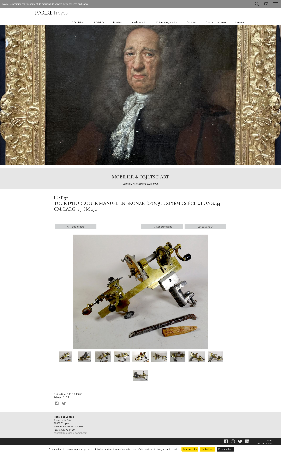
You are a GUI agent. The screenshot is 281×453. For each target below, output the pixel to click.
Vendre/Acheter (139, 22)
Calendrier (191, 22)
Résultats (117, 22)
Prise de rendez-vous (216, 22)
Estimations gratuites (166, 22)
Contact (269, 440)
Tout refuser (207, 449)
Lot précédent (164, 226)
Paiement (240, 22)
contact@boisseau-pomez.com (70, 433)
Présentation (78, 22)
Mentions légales (264, 443)
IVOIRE (51, 13)
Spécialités (99, 22)
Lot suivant (204, 226)
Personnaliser (225, 449)
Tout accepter (190, 449)
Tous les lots (77, 226)
